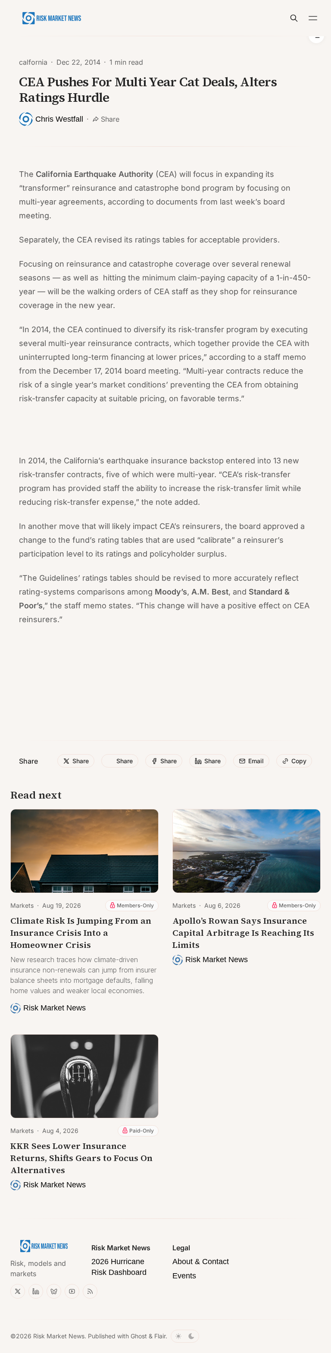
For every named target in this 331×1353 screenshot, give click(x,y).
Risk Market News (58, 1336)
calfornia (33, 62)
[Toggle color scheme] (185, 1336)
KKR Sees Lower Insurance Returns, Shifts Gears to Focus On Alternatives (81, 1158)
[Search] (294, 18)
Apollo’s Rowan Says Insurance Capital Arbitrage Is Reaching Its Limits (243, 933)
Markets (22, 905)
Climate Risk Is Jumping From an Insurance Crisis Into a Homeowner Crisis (80, 933)
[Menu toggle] (313, 18)
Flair (160, 1336)
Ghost (139, 1336)
